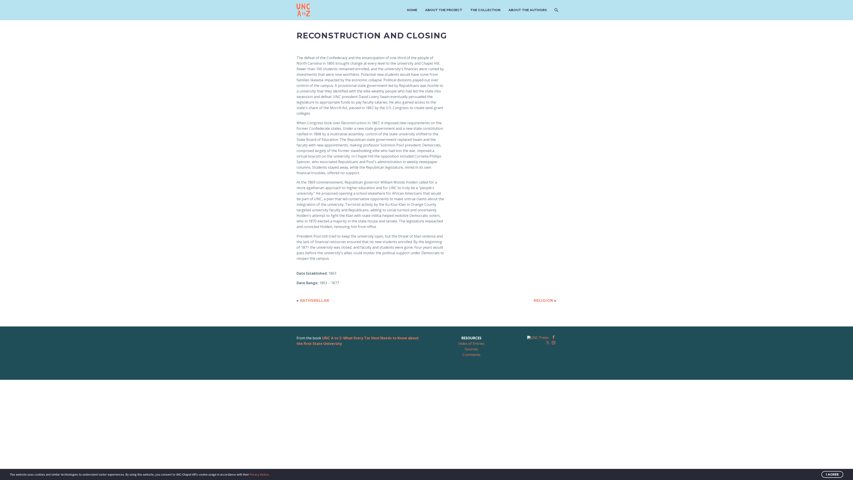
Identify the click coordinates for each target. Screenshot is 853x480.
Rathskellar (314, 300)
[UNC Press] (538, 337)
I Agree (832, 474)
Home (412, 10)
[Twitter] (548, 342)
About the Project (443, 10)
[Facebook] (553, 337)
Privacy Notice (259, 474)
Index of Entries (471, 343)
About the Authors (527, 10)
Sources (471, 349)
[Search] (556, 10)
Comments (471, 354)
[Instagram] (553, 342)
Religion (543, 300)
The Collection (485, 10)
